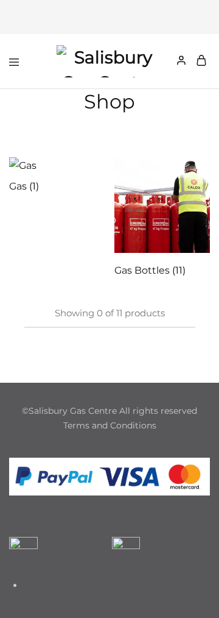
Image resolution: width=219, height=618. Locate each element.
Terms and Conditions (109, 425)
